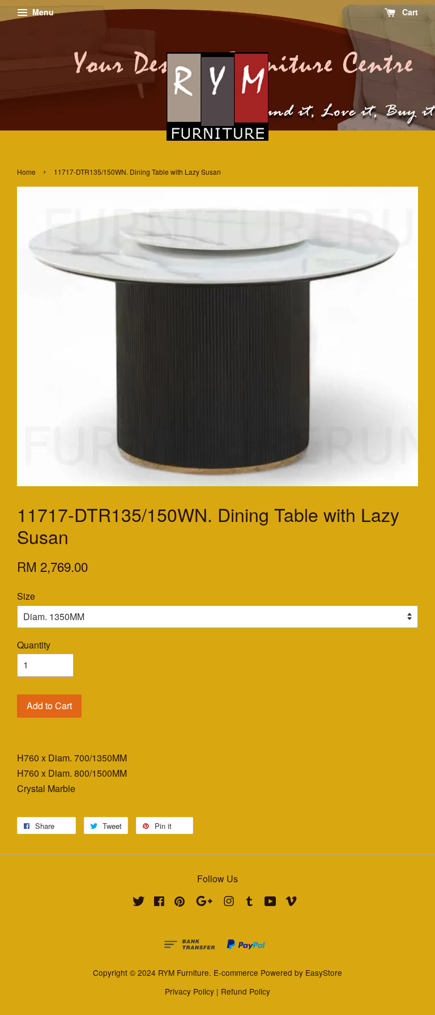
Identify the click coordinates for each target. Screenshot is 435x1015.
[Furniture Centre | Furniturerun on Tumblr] (249, 902)
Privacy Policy (189, 991)
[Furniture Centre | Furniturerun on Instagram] (229, 902)
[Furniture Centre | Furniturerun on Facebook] (159, 902)
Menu (42, 12)
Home (26, 171)
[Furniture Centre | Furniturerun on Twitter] (139, 902)
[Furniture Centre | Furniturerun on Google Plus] (204, 902)
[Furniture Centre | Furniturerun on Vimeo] (291, 902)
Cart (409, 12)
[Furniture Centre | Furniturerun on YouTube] (270, 902)
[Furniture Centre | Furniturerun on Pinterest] (179, 902)
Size (26, 596)
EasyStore (323, 972)
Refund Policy (245, 991)
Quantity (33, 644)
